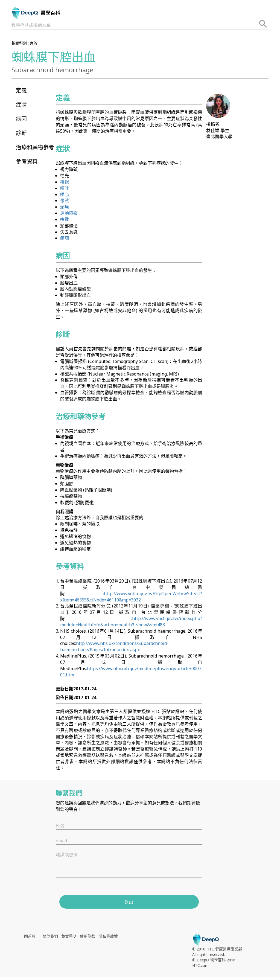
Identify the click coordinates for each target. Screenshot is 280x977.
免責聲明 (69, 936)
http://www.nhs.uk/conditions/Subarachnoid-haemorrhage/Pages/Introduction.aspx (114, 646)
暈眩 (64, 200)
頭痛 (64, 207)
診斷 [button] (21, 133)
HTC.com (200, 965)
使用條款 (87, 936)
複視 (64, 182)
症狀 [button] (21, 104)
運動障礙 (69, 213)
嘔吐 (64, 188)
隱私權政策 (108, 936)
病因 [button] (21, 119)
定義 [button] (21, 90)
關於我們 (50, 936)
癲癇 (64, 238)
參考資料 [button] (27, 161)
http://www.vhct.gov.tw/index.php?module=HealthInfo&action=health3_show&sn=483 (131, 621)
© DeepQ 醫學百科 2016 (213, 960)
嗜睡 (64, 219)
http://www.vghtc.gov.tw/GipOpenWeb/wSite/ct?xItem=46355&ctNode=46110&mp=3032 (131, 597)
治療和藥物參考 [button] (35, 147)
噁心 (64, 194)
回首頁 (30, 936)
